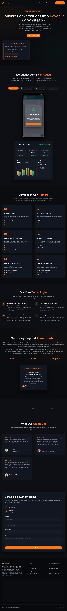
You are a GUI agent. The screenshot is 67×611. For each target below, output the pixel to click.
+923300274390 (12, 507)
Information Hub (49, 2)
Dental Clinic (14, 88)
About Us (41, 2)
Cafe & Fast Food (40, 88)
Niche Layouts (33, 568)
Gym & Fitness (54, 88)
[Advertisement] (33, 591)
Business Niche (8, 529)
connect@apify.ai (12, 512)
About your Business (9, 535)
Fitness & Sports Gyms (54, 573)
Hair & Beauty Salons (53, 568)
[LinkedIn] (64, 608)
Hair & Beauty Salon (27, 88)
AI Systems (32, 571)
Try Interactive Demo (33, 35)
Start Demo (33, 124)
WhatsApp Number (9, 522)
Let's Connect (60, 2)
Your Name (7, 516)
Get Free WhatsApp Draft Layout (33, 547)
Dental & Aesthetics (53, 566)
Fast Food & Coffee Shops (55, 571)
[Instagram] (57, 608)
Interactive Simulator (34, 566)
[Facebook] (60, 608)
